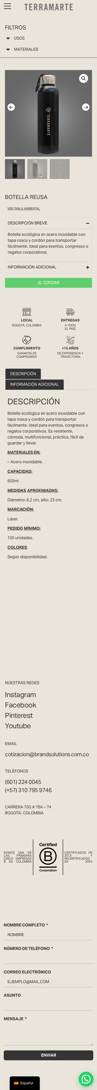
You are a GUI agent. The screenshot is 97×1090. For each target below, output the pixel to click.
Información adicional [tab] (34, 384)
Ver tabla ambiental (23, 208)
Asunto (12, 995)
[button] (83, 78)
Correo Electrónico (27, 972)
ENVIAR (48, 1055)
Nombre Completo (24, 925)
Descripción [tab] (23, 373)
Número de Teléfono (27, 948)
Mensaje (13, 1018)
